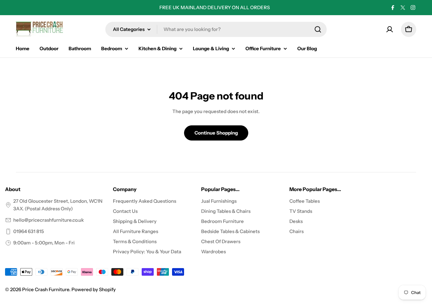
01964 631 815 (28, 231)
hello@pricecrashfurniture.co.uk (48, 220)
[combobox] (216, 29)
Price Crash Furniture (45, 289)
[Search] (318, 29)
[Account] (389, 29)
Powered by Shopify (93, 289)
